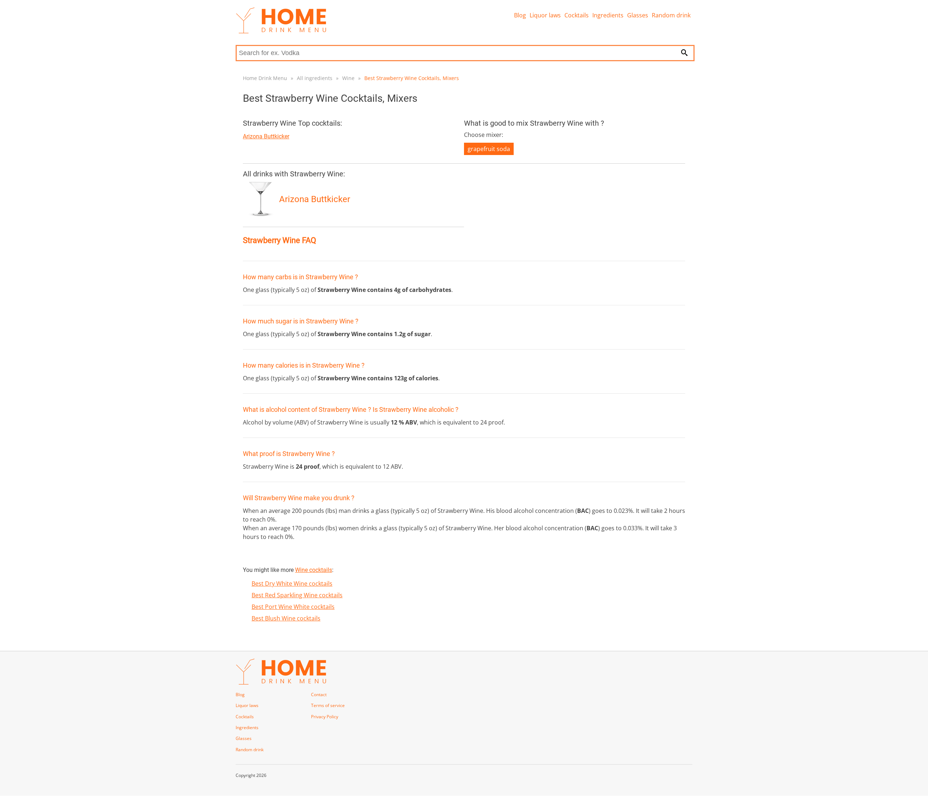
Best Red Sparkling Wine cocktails (297, 595)
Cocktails (576, 15)
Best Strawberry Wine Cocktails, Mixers (411, 78)
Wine (348, 78)
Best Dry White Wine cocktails (292, 583)
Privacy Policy (324, 717)
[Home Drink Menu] (281, 31)
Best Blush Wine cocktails (286, 618)
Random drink (671, 15)
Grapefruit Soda (489, 149)
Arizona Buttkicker (266, 136)
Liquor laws (545, 15)
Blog (520, 15)
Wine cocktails (313, 569)
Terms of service (328, 705)
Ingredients (608, 15)
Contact (319, 694)
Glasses (637, 15)
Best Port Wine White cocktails (293, 607)
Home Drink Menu (265, 78)
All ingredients (314, 78)
